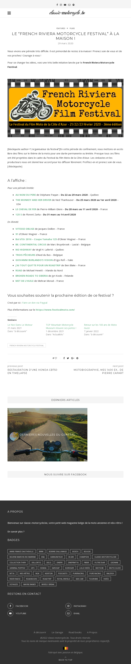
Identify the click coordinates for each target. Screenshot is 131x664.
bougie (87, 551)
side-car (79, 579)
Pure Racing (95, 573)
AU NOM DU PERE (25, 194)
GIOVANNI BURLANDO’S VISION (34, 260)
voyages (14, 584)
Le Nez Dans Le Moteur (20, 324)
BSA (43, 557)
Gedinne (114, 562)
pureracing (78, 573)
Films (72, 28)
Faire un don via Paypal (34, 302)
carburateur (56, 557)
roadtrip (47, 579)
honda (43, 568)
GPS (32, 568)
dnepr (59, 562)
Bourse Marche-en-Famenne (23, 557)
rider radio (15, 579)
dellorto (36, 562)
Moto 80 (100, 568)
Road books (75, 632)
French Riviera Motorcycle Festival (27, 345)
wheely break (48, 584)
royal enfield (63, 579)
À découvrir (40, 632)
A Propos (92, 632)
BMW (41, 551)
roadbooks (31, 579)
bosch (75, 551)
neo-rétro (25, 573)
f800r (86, 562)
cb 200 (71, 557)
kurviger (69, 568)
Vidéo (106, 579)
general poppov (17, 568)
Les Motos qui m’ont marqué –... (48, 434)
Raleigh (110, 573)
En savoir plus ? (16, 531)
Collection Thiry (18, 562)
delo (48, 562)
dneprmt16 (73, 562)
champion (84, 557)
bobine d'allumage (58, 551)
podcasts (62, 573)
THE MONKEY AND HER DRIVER (33, 199)
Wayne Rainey (29, 584)
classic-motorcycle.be (105, 557)
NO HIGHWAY (23, 249)
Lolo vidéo (84, 568)
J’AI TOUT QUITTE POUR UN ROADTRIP (38, 265)
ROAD (18, 270)
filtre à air (100, 562)
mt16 (12, 573)
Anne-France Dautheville (21, 551)
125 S (18, 214)
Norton (49, 573)
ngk (37, 573)
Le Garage (57, 632)
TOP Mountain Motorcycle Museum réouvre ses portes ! (61, 326)
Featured (60, 28)
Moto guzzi (115, 568)
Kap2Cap (56, 568)
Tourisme (93, 579)
